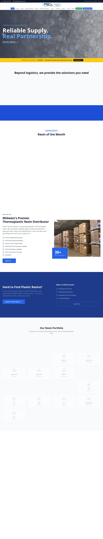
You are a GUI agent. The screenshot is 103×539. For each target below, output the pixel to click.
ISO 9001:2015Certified (57, 5)
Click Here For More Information (44, 191)
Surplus (22, 8)
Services (36, 8)
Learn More (78, 60)
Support (63, 8)
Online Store (79, 8)
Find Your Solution (9, 42)
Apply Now (76, 304)
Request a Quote (87, 8)
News (52, 8)
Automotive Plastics (29, 8)
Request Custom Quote (12, 302)
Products (17, 8)
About (69, 8)
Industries (58, 8)
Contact (73, 8)
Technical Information (44, 8)
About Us (8, 261)
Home (12, 8)
